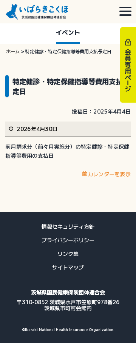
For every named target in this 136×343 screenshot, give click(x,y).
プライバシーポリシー (68, 240)
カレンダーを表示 (109, 174)
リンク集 (68, 253)
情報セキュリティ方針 (68, 226)
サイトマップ (68, 267)
